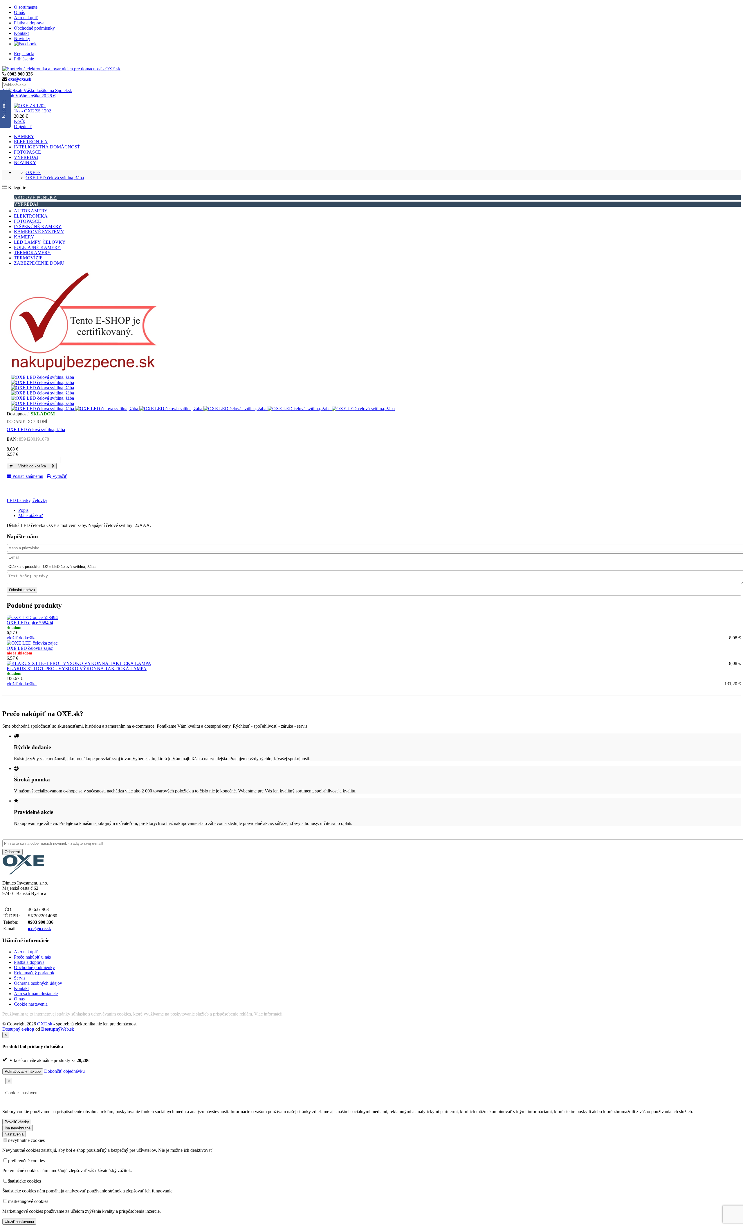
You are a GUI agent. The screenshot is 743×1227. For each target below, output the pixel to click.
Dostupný (18, 1029)
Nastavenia (14, 1134)
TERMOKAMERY (32, 252)
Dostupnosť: (18, 413)
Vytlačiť (59, 476)
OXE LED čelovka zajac (30, 648)
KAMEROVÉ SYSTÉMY (39, 231)
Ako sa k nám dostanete (36, 993)
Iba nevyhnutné (17, 1128)
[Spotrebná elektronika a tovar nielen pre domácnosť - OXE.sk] (61, 68)
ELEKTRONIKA (31, 141)
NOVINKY (25, 162)
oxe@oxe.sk (19, 79)
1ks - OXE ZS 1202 (32, 110)
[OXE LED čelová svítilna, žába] (42, 377)
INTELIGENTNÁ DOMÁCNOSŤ (47, 146)
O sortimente (25, 7)
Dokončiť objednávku (64, 1071)
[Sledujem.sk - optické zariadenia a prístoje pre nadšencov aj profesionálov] (23, 873)
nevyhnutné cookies (26, 1140)
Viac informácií (268, 1013)
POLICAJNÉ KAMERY (37, 247)
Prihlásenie (24, 58)
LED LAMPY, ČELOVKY (40, 242)
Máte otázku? (30, 515)
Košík (19, 121)
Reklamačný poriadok (34, 972)
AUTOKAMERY (31, 210)
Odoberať (12, 852)
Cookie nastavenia (31, 1004)
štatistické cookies (24, 1180)
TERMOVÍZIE (28, 257)
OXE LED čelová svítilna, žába (55, 177)
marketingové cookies (28, 1201)
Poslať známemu (27, 476)
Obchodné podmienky (34, 28)
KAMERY (24, 136)
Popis (23, 510)
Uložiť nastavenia (19, 1221)
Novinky (22, 38)
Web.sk (57, 1029)
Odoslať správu (22, 590)
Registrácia (24, 53)
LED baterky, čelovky (27, 500)
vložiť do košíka (22, 637)
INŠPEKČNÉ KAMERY (38, 226)
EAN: (12, 439)
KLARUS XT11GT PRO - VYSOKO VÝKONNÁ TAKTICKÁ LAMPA (77, 668)
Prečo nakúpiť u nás (32, 957)
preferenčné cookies (26, 1160)
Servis (19, 977)
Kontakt (21, 33)
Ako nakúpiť (26, 17)
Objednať (23, 126)
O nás (19, 12)
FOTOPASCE (27, 152)
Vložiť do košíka (32, 466)
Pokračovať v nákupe (23, 1071)
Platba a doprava (29, 22)
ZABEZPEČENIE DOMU (39, 263)
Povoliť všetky (17, 1122)
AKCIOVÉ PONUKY (35, 197)
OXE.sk (33, 172)
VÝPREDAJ (26, 157)
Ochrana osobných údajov (38, 983)
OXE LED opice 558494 (30, 622)
